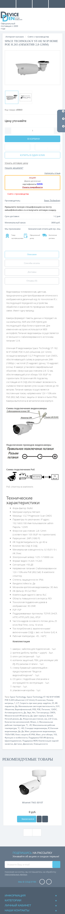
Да (16, 706)
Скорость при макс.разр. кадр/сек (35, 703)
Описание (32, 254)
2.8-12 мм (52, 718)
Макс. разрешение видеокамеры (40, 731)
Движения (28, 744)
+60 (22, 728)
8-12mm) (31, 700)
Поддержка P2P (36, 737)
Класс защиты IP (22, 734)
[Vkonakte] (49, 882)
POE (34, 709)
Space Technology (18, 697)
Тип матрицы (42, 712)
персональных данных (16, 874)
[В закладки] (39, 819)
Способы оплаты (32, 263)
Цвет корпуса (40, 715)
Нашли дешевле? (14, 167)
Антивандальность (14, 712)
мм (45, 718)
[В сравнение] (45, 819)
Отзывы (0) (32, 281)
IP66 (33, 734)
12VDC (54, 709)
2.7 (17, 703)
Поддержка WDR (30, 740)
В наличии (40, 700)
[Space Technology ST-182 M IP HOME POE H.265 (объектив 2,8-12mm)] (32, 67)
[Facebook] (42, 882)
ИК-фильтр (48, 737)
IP (48, 728)
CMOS (52, 712)
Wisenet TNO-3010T (32, 802)
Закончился (27, 818)
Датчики (18, 744)
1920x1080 (10, 734)
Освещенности (41, 744)
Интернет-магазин (15, 36)
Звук (29, 712)
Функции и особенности (16, 737)
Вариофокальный (23, 709)
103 (55, 734)
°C (27, 725)
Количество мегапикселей (17, 722)
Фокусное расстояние (33, 718)
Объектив (9, 709)
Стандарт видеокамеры (36, 728)
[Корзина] (59, 19)
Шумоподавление (13, 740)
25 (53, 703)
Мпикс (33, 722)
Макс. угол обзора (44, 734)
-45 (30, 725)
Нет (33, 712)
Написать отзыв (52, 173)
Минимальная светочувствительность (36, 706)
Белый (50, 715)
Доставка (32, 272)
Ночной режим (12, 718)
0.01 (58, 706)
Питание (45, 709)
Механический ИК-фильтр (17, 715)
